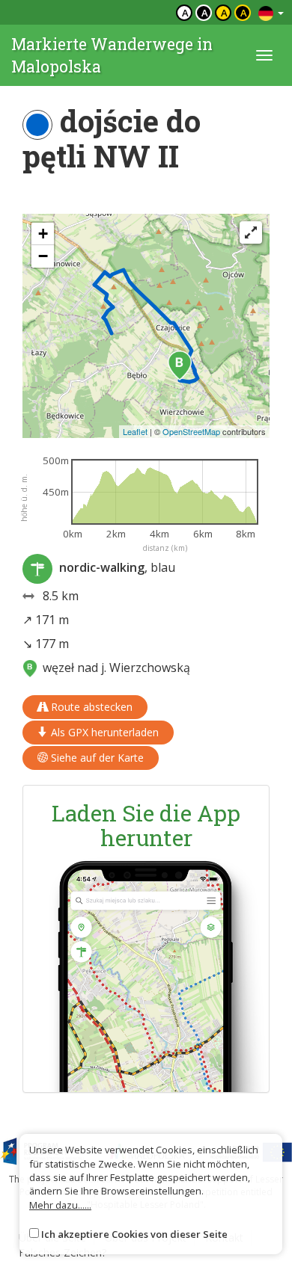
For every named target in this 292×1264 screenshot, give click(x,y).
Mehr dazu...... (60, 1205)
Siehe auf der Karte (96, 757)
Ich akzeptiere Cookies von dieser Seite (134, 1234)
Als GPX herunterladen (103, 732)
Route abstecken (90, 707)
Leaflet (135, 431)
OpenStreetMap (191, 431)
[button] (180, 365)
